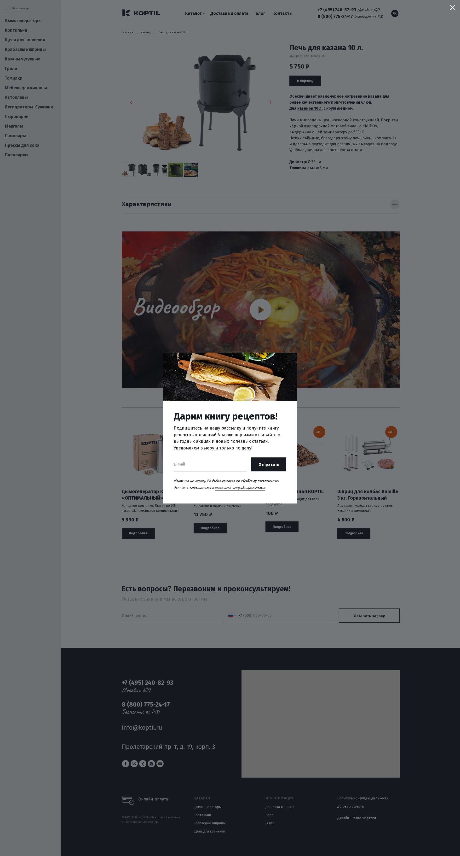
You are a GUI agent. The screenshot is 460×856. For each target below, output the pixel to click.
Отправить (269, 464)
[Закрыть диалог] (452, 7)
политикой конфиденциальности (240, 487)
